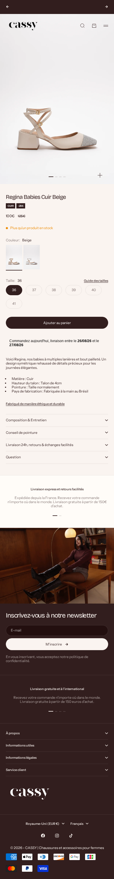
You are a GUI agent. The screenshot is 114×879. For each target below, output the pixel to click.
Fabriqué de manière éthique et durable (35, 404)
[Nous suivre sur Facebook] (43, 835)
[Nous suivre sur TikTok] (71, 835)
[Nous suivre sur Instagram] (57, 835)
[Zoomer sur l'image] (100, 175)
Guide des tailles (96, 281)
